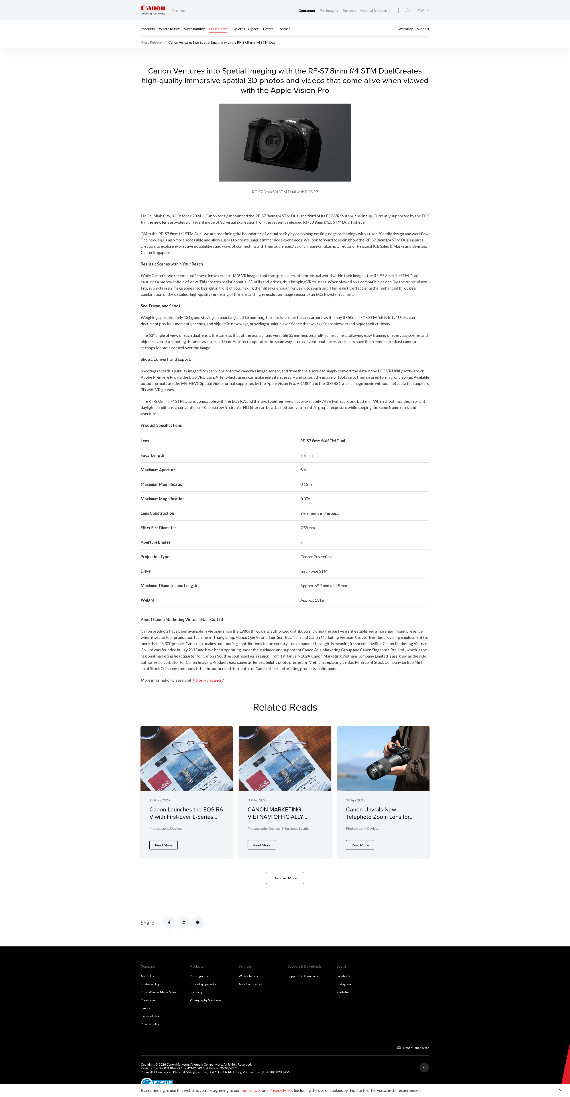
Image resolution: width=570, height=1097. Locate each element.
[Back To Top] (424, 1067)
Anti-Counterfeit (251, 984)
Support (423, 28)
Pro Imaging (329, 10)
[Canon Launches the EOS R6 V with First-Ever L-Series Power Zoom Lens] (186, 792)
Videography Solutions (205, 1000)
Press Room (218, 28)
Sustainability (194, 28)
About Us (147, 976)
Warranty (405, 28)
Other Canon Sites (416, 1048)
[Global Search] (408, 10)
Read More (163, 845)
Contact (283, 28)
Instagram (344, 984)
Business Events (297, 828)
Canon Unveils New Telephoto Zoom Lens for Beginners (378, 816)
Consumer (307, 10)
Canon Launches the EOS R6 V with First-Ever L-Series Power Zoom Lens (186, 816)
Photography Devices (165, 828)
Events (268, 28)
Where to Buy (169, 28)
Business (350, 10)
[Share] (169, 922)
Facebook (343, 976)
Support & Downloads (303, 976)
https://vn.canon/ (208, 680)
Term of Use (250, 1090)
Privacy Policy (150, 1024)
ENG (421, 10)
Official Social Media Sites (158, 992)
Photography (199, 976)
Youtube (343, 992)
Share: (148, 922)
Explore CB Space (245, 28)
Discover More (285, 878)
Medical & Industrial (375, 10)
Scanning (196, 992)
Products (148, 28)
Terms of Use (150, 1016)
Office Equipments (203, 984)
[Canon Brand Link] (153, 10)
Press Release (151, 42)
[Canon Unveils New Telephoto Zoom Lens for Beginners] (383, 792)
